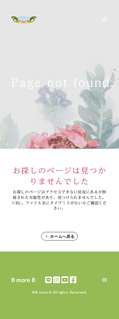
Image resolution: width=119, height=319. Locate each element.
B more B (23, 279)
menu (104, 19)
